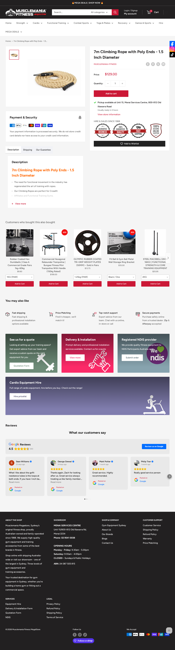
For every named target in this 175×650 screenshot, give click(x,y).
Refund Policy (150, 534)
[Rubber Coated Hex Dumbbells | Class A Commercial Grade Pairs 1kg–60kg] (20, 243)
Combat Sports (81, 23)
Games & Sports (143, 23)
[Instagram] (172, 49)
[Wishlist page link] (166, 12)
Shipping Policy (150, 529)
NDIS (8, 617)
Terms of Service (54, 617)
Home (8, 23)
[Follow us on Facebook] (75, 635)
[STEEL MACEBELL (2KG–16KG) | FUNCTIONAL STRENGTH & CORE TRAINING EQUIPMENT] (155, 243)
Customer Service (152, 525)
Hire (161, 23)
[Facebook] (172, 43)
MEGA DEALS (12, 31)
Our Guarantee (43, 149)
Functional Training (56, 23)
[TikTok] (172, 54)
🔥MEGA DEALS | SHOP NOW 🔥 (87, 3)
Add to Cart (20, 284)
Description (13, 149)
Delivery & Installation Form (19, 608)
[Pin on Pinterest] (153, 64)
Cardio (36, 23)
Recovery (122, 23)
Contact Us (107, 543)
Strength (20, 23)
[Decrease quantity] (108, 83)
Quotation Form (13, 613)
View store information (109, 114)
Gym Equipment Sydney (114, 525)
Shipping (27, 149)
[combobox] (20, 277)
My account (130, 13)
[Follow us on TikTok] (85, 635)
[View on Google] (11, 463)
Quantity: (98, 83)
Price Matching (150, 543)
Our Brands (107, 534)
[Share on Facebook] (148, 64)
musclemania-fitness (105, 64)
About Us (106, 529)
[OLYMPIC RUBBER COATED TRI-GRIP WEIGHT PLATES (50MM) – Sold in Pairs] (87, 243)
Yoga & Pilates (103, 23)
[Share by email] (163, 64)
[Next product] (168, 257)
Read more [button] (14, 482)
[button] (5, 476)
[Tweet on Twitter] (158, 64)
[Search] (115, 12)
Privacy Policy (53, 604)
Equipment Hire (13, 604)
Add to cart (111, 93)
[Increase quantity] (122, 83)
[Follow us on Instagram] (80, 635)
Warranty (147, 538)
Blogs (104, 538)
